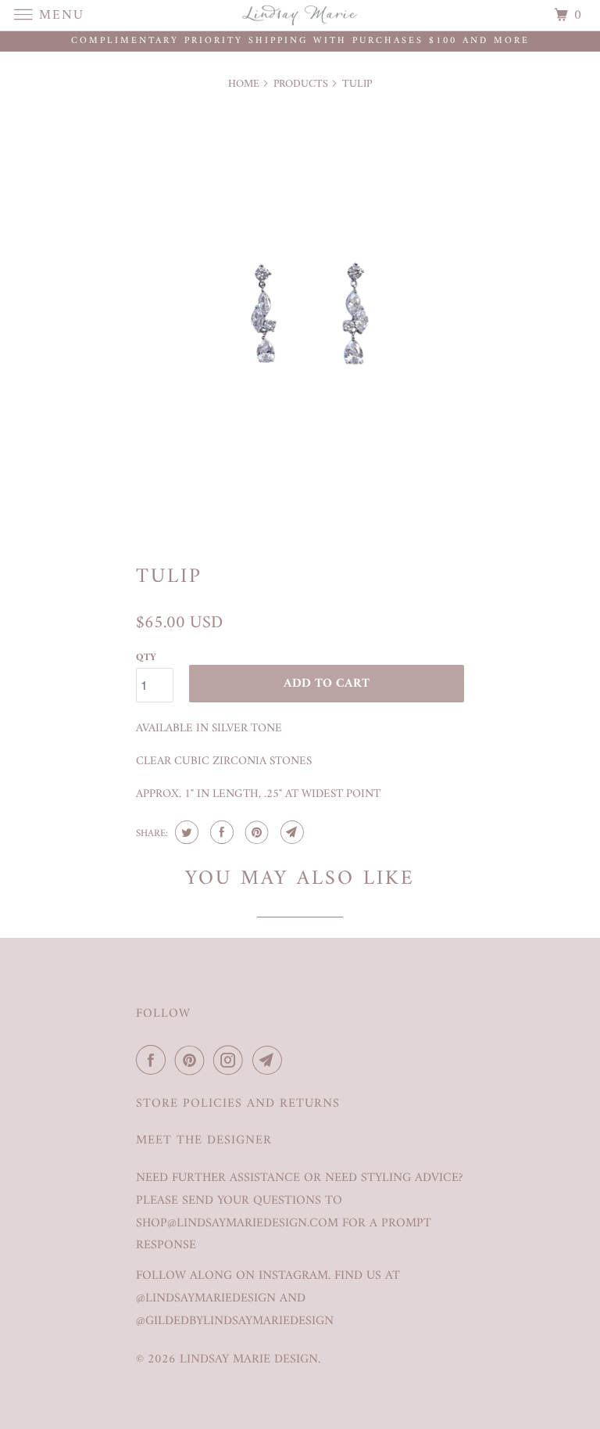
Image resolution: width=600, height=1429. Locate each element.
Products (300, 84)
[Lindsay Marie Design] (300, 15)
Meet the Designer (204, 1140)
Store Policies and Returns (238, 1104)
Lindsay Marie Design (249, 1359)
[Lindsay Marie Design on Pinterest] (193, 1060)
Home (243, 84)
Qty (146, 657)
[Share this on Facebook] (220, 832)
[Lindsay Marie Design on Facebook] (154, 1060)
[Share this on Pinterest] (255, 832)
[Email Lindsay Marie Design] (270, 1060)
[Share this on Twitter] (184, 832)
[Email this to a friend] (290, 832)
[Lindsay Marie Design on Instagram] (231, 1060)
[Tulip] (300, 319)
